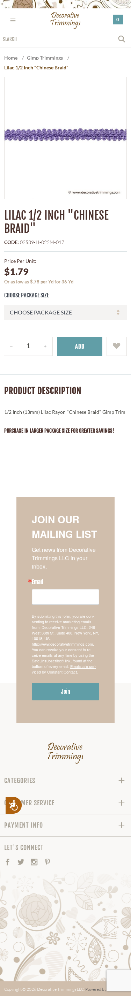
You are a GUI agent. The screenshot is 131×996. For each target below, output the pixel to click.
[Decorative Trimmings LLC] (65, 20)
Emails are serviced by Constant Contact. (64, 669)
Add (80, 346)
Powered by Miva (100, 989)
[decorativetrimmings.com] (65, 753)
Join (65, 691)
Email (37, 582)
